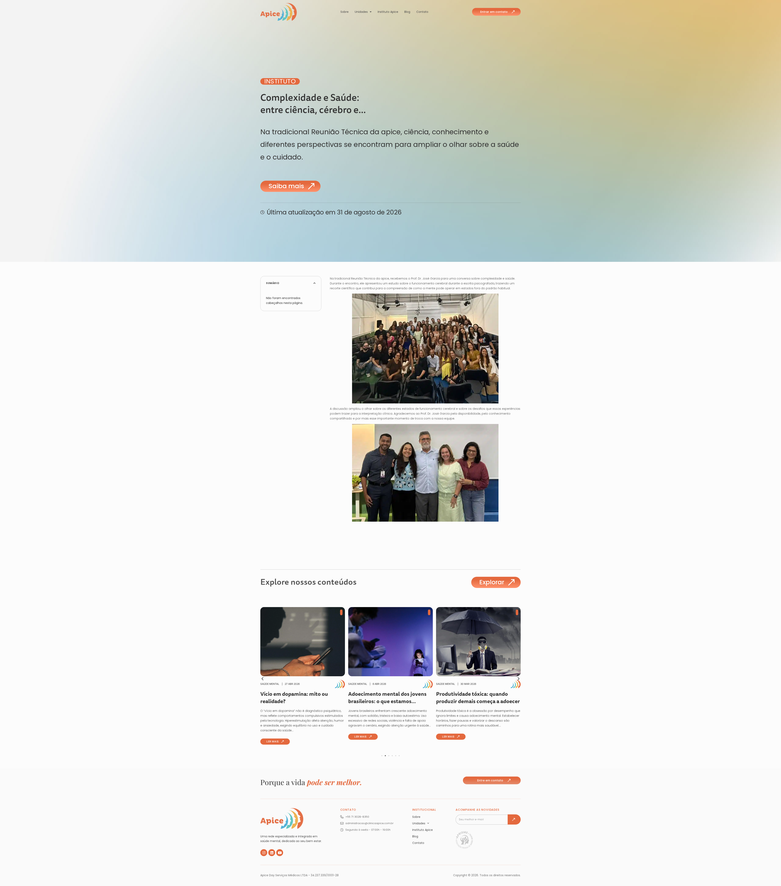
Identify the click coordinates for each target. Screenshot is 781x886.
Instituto (280, 81)
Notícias (452, 683)
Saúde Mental (280, 683)
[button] (314, 283)
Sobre (344, 12)
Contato (422, 12)
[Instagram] (263, 852)
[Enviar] (514, 819)
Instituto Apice (388, 12)
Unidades (361, 12)
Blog (407, 12)
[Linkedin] (271, 852)
